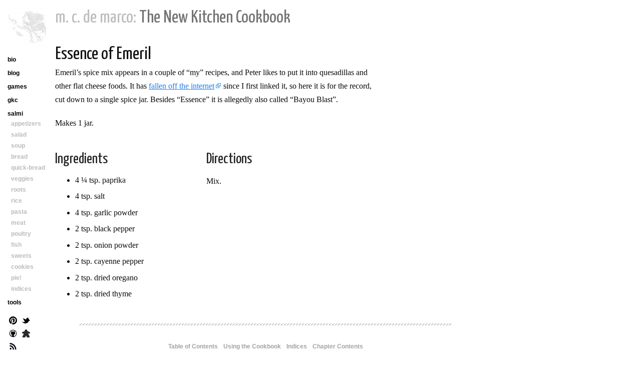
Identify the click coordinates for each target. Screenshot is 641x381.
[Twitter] (26, 321)
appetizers (26, 123)
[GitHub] (13, 334)
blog (14, 73)
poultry (21, 233)
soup (18, 145)
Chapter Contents (337, 346)
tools (15, 302)
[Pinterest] (13, 321)
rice (16, 200)
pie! (16, 277)
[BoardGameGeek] (26, 334)
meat (18, 222)
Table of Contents (193, 346)
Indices (296, 346)
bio (12, 59)
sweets (21, 255)
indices (21, 288)
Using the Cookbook (252, 346)
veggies (22, 178)
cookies (22, 266)
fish (16, 244)
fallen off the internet (181, 86)
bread (19, 156)
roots (18, 189)
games (17, 86)
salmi (15, 113)
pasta (19, 211)
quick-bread (28, 167)
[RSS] (13, 347)
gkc (13, 100)
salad (19, 134)
